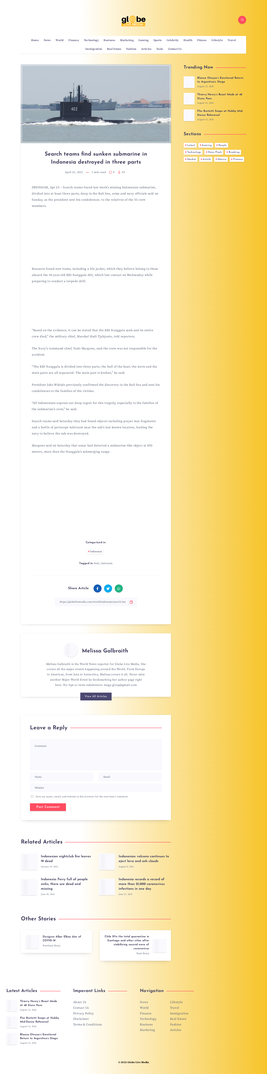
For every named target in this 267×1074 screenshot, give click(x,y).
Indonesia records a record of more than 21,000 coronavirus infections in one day (142, 884)
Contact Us (175, 49)
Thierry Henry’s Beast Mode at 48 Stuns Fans (38, 1003)
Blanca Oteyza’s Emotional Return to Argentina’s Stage (220, 80)
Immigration (93, 49)
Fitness (202, 40)
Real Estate (114, 49)
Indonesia (96, 551)
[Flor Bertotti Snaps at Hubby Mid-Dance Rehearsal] (189, 115)
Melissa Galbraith (105, 651)
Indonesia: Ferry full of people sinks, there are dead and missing (64, 884)
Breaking (234, 152)
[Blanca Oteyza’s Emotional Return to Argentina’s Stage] (189, 82)
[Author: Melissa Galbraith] (71, 649)
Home (35, 40)
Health (187, 40)
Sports (157, 40)
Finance (73, 40)
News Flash (215, 152)
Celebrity (173, 40)
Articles (146, 49)
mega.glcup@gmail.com (120, 685)
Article (207, 159)
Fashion (131, 49)
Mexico (222, 159)
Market (191, 159)
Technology (91, 40)
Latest (191, 145)
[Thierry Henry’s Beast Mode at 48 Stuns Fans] (189, 99)
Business (109, 40)
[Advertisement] (96, 239)
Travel (232, 40)
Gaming (143, 40)
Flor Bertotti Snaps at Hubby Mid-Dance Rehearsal (39, 1020)
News (47, 40)
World (60, 40)
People (223, 145)
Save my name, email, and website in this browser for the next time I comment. (82, 796)
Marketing (127, 40)
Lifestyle (217, 40)
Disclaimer (81, 1019)
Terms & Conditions (87, 1025)
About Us (79, 1002)
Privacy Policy (83, 1013)
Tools (159, 49)
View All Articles (96, 696)
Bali (96, 563)
